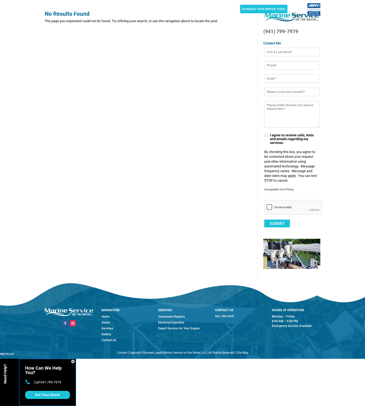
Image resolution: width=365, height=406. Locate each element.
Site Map (242, 352)
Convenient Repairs (171, 316)
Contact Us (204, 9)
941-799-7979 (227, 9)
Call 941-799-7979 (47, 382)
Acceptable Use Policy (279, 189)
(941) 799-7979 (280, 31)
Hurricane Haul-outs (147, 9)
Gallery (171, 9)
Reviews (186, 9)
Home (96, 9)
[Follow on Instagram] (73, 323)
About (107, 9)
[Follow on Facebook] (65, 323)
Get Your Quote (47, 395)
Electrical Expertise (171, 322)
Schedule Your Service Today (264, 9)
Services (122, 9)
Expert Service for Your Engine (179, 328)
